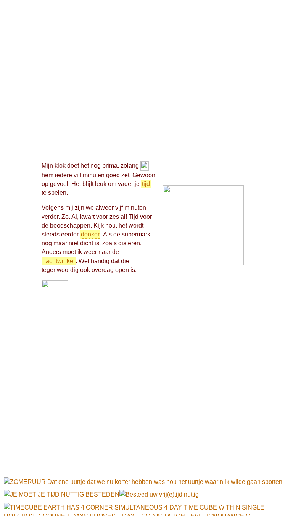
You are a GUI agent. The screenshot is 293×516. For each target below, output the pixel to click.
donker (90, 234)
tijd (146, 184)
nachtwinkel (58, 261)
